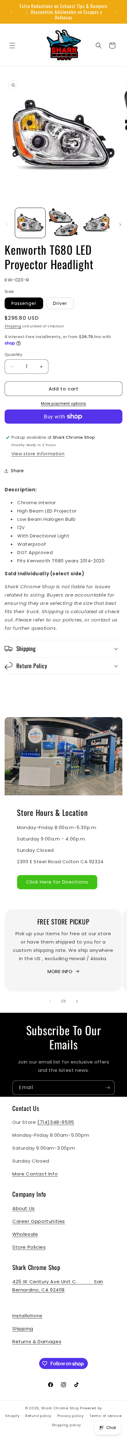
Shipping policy (66, 1425)
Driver (60, 303)
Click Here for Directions (57, 882)
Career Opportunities (38, 1221)
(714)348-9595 (55, 1122)
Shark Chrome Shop (60, 1408)
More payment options (63, 403)
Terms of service (105, 1415)
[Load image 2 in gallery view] (63, 223)
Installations (27, 1315)
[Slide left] (7, 224)
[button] (12, 45)
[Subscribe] (107, 1087)
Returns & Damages (36, 1341)
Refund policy (38, 1415)
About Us (23, 1208)
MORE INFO (59, 971)
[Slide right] (120, 224)
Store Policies (29, 1247)
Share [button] (17, 471)
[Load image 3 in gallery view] (96, 223)
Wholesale (25, 1234)
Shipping (13, 326)
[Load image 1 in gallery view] (30, 223)
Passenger (23, 303)
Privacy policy (70, 1415)
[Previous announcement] (11, 11)
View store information (37, 454)
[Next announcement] (115, 11)
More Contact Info (35, 1174)
